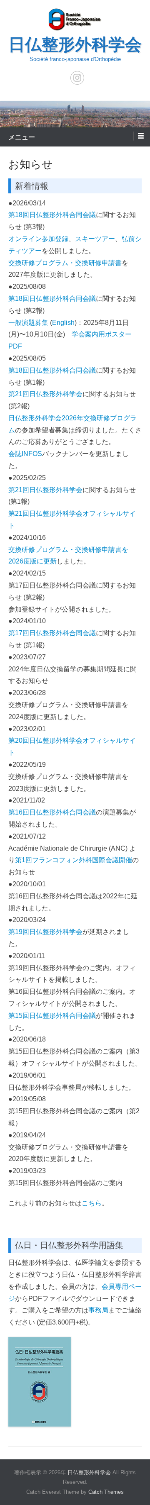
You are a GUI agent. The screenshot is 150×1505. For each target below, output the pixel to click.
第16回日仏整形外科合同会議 (52, 812)
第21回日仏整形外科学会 (45, 394)
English (63, 322)
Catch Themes (106, 1492)
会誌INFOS (25, 453)
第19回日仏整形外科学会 (45, 931)
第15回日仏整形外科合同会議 (52, 1015)
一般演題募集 (28, 322)
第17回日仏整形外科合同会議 (52, 633)
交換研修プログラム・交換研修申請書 (65, 262)
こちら (92, 1203)
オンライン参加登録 (38, 238)
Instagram (77, 78)
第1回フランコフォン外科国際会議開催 (73, 859)
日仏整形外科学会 (75, 44)
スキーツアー (95, 238)
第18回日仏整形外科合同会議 (52, 214)
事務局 (98, 1310)
